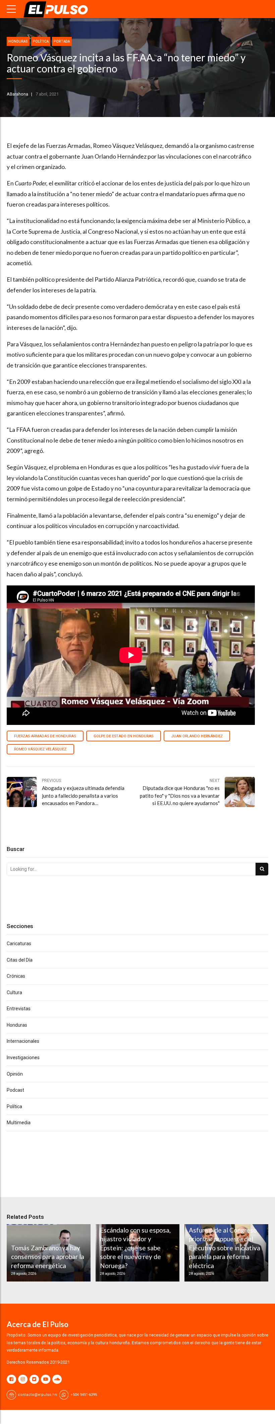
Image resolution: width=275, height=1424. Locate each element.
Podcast (15, 1090)
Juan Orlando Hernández (197, 736)
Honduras (18, 41)
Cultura (14, 992)
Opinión (15, 1074)
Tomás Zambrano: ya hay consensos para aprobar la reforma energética (47, 1256)
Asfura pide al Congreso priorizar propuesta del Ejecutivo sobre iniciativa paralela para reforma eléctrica (224, 1247)
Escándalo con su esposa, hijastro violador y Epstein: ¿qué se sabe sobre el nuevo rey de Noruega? (135, 1247)
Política (41, 41)
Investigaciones (23, 1057)
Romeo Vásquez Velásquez (40, 749)
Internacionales (23, 1041)
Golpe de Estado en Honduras (123, 736)
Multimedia (19, 1122)
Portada (62, 41)
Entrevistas (19, 1008)
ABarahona (17, 94)
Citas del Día (20, 960)
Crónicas (16, 976)
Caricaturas (19, 943)
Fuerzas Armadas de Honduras (45, 736)
